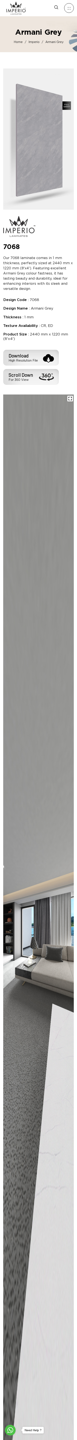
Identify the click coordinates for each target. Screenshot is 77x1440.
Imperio (34, 42)
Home (18, 42)
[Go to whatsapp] (10, 1430)
